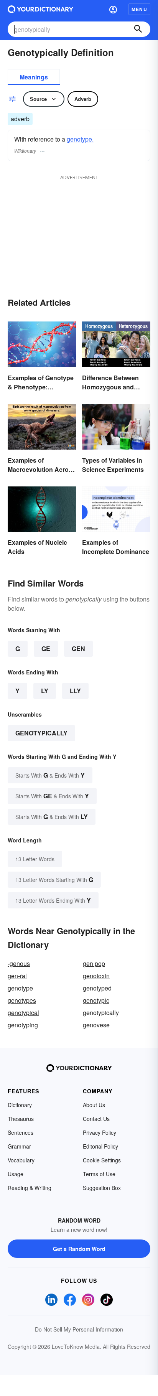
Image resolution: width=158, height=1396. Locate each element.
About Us (94, 1105)
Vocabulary (21, 1160)
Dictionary (20, 1105)
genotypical (23, 1012)
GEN (78, 648)
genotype (20, 988)
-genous (19, 963)
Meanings (34, 77)
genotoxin (96, 975)
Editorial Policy (100, 1146)
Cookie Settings (102, 1160)
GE (45, 648)
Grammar (19, 1146)
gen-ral (17, 975)
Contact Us (96, 1118)
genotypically (41, 732)
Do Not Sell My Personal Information (79, 1329)
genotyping (23, 1024)
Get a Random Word (79, 1249)
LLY (75, 690)
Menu (139, 9)
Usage (15, 1174)
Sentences (20, 1132)
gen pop (94, 963)
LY (44, 690)
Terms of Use (99, 1174)
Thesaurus (21, 1118)
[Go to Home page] (40, 9)
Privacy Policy (99, 1132)
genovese (96, 1024)
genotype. (80, 139)
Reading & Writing (29, 1188)
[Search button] (138, 29)
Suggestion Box (102, 1188)
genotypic (96, 1000)
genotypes (22, 1000)
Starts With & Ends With (50, 775)
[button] (113, 9)
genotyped (97, 988)
